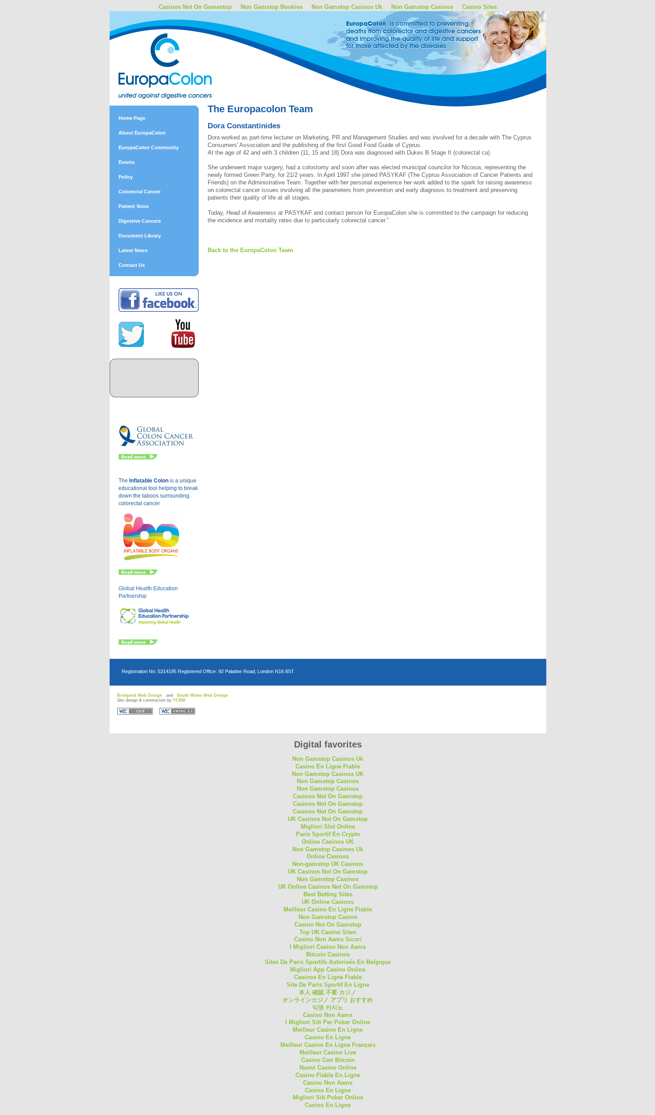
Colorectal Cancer (139, 191)
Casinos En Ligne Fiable (328, 977)
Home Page (132, 118)
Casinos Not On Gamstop (328, 796)
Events (127, 162)
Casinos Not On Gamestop (195, 7)
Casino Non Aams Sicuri (328, 939)
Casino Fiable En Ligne (327, 1075)
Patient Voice (134, 206)
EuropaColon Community (149, 147)
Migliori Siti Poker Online (328, 1097)
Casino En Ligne (328, 1037)
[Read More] (138, 458)
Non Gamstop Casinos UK (328, 774)
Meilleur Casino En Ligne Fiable (327, 909)
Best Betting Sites (327, 894)
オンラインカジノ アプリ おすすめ (327, 1000)
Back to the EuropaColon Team (250, 250)
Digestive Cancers (140, 221)
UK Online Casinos (328, 902)
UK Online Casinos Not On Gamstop (328, 886)
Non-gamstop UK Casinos (327, 864)
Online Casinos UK (328, 841)
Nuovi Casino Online (327, 1067)
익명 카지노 (327, 1007)
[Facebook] (159, 310)
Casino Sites (479, 7)
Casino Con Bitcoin (328, 1060)
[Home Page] (187, 46)
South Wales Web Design (202, 695)
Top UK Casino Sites (327, 932)
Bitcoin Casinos (328, 954)
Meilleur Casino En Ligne (328, 1029)
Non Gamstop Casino (328, 917)
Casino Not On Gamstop (328, 924)
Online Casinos (328, 856)
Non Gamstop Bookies (272, 7)
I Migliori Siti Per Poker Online (327, 1022)
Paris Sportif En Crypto (328, 834)
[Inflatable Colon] (152, 561)
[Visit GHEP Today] (154, 623)
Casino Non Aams (327, 1015)
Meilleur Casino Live (327, 1052)
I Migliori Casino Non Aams (328, 946)
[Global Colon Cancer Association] (156, 445)
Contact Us (132, 265)
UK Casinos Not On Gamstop (328, 819)
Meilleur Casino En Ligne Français (328, 1044)
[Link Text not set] (138, 643)
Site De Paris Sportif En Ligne (328, 984)
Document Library (140, 235)
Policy (126, 177)
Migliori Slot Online (328, 826)
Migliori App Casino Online (327, 969)
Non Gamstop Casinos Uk (346, 7)
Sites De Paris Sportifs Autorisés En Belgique (328, 962)
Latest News (133, 250)
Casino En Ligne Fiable (327, 766)
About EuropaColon (142, 132)
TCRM (179, 700)
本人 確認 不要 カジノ (327, 992)
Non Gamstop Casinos (422, 7)
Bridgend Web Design (139, 695)
